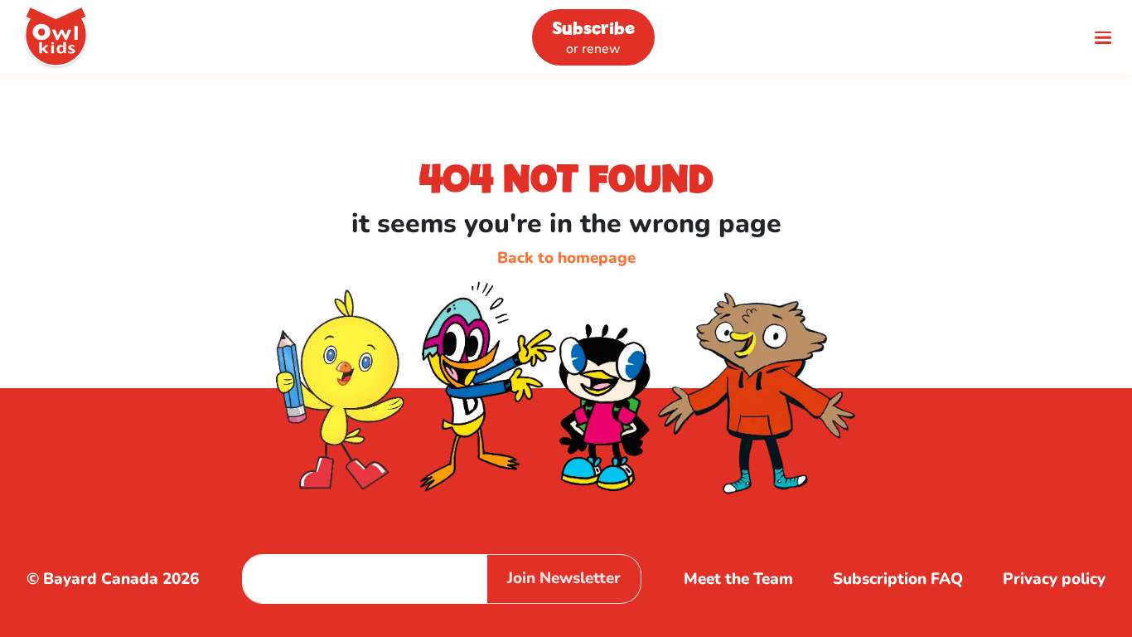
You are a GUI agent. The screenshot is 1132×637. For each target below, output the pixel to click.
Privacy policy (1054, 579)
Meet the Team (738, 579)
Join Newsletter (564, 578)
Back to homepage (566, 258)
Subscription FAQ (898, 579)
